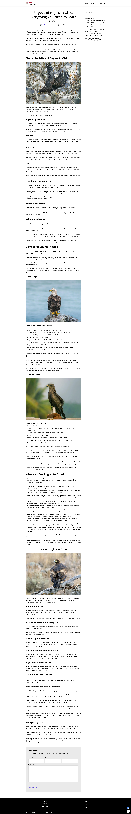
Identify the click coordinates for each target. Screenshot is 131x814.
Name (30, 758)
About (92, 3)
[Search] (104, 3)
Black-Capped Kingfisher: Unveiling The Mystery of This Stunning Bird (94, 40)
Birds (96, 3)
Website (64, 758)
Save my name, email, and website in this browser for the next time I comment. (53, 784)
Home (87, 3)
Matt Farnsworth (45, 25)
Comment (31, 764)
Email (47, 758)
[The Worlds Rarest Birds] (31, 3)
